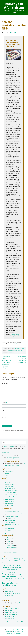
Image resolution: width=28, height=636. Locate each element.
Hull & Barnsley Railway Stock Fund (13, 593)
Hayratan (16, 565)
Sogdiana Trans (11, 518)
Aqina (22, 559)
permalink (11, 352)
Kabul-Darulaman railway (11, 490)
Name (4, 403)
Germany (9, 565)
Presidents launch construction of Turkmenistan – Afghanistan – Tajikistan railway (6, 362)
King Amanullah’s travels (11, 494)
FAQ (6, 477)
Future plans (8, 532)
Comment (5, 383)
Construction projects (12, 547)
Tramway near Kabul (10, 484)
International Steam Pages (11, 614)
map (12, 572)
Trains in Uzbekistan (10, 620)
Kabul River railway (9, 486)
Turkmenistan (8, 583)
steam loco (9, 579)
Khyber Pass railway (10, 488)
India (8, 567)
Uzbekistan (7, 585)
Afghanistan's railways (19, 348)
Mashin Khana (10, 545)
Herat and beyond (9, 528)
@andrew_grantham (13, 458)
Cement (8, 543)
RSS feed (21, 603)
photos (12, 576)
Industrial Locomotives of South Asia (14, 622)
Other (8, 549)
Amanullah (11, 559)
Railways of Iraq (9, 595)
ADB (3, 559)
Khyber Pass (6, 572)
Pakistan (5, 576)
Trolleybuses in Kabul (10, 618)
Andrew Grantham (9, 591)
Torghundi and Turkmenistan (12, 511)
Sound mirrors (8, 597)
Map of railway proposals (11, 534)
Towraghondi (11, 581)
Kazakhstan (19, 569)
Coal (8, 539)
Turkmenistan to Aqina (10, 520)
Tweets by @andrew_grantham (10, 552)
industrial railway (14, 567)
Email (4, 410)
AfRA (6, 559)
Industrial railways (9, 538)
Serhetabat (21, 576)
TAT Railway (8, 530)
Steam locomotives (11, 492)
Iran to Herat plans (9, 503)
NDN (19, 350)
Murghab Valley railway (10, 483)
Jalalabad (4, 569)
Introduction (8, 473)
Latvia (9, 350)
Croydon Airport (11, 496)
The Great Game (9, 481)
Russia (17, 576)
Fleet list (7, 475)
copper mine (22, 561)
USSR (18, 583)
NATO (16, 574)
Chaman (11, 561)
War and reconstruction (10, 515)
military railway (14, 350)
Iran (20, 567)
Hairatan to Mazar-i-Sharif (11, 516)
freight (16, 563)
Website (4, 418)
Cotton (8, 541)
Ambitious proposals (10, 499)
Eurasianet (12, 563)
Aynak (7, 561)
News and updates (9, 471)
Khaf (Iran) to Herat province (12, 524)
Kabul (8, 570)
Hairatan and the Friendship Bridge (13, 513)
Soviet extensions (9, 505)
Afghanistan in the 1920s (11, 612)
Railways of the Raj (9, 616)
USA (22, 350)
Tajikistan (17, 578)
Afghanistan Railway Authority (12, 608)
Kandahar (13, 570)
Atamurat (4, 561)
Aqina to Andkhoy (11, 522)
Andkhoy (17, 559)
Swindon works (11, 498)
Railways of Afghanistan (14, 5)
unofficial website (9, 446)
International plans (9, 501)
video (14, 585)
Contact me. (5, 452)
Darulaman (6, 563)
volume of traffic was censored (17, 344)
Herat (4, 567)
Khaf (23, 569)
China (16, 561)
